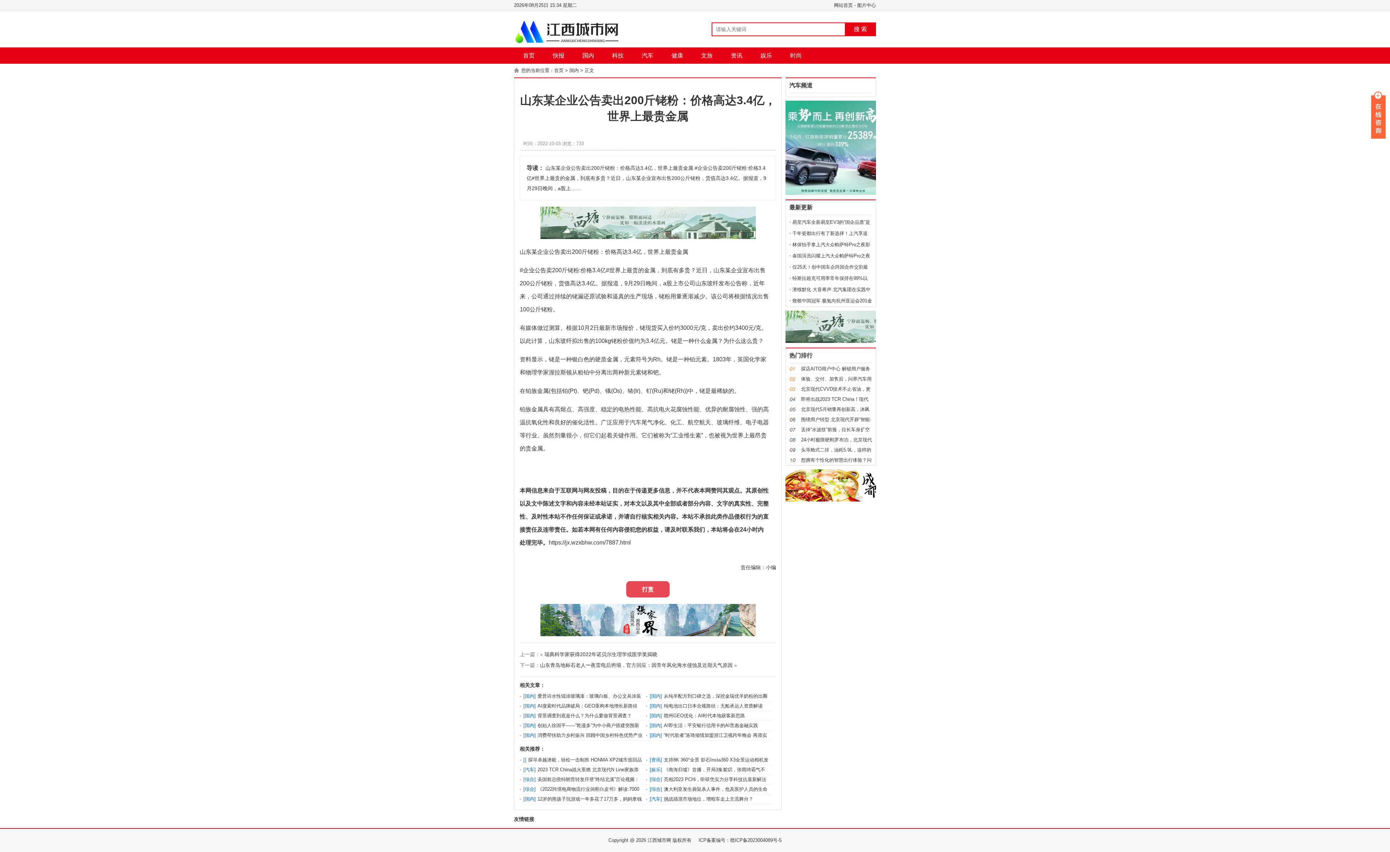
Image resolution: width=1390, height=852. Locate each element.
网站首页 (843, 5)
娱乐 (766, 56)
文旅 (707, 56)
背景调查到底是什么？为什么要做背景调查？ (585, 715)
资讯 (736, 56)
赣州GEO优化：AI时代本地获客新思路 (704, 715)
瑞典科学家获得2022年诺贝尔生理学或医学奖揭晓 (600, 654)
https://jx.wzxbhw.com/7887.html (590, 543)
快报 (558, 56)
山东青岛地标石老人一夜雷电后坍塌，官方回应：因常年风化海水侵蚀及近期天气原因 (636, 665)
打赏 (648, 589)
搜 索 (860, 29)
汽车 (647, 56)
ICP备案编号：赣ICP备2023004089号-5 (740, 840)
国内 (588, 56)
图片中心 (866, 5)
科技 (618, 56)
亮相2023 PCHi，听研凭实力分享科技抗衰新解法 (715, 779)
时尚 (796, 56)
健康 (677, 56)
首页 (529, 56)
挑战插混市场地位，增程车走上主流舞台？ (708, 799)
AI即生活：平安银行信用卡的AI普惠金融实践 (711, 725)
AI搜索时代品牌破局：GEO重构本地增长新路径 (587, 706)
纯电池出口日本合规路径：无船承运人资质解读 (713, 706)
